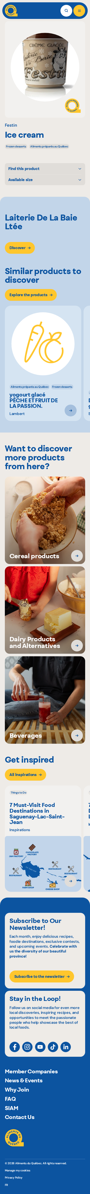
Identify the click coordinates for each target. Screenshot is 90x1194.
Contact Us (20, 1117)
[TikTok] (53, 1047)
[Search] (66, 11)
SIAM (11, 1108)
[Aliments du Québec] (11, 11)
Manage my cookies (17, 1170)
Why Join (17, 1089)
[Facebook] (14, 1047)
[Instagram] (27, 1047)
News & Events (24, 1080)
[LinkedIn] (65, 1047)
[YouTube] (40, 1047)
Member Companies (31, 1071)
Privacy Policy (14, 1177)
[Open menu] (79, 11)
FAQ (10, 1098)
